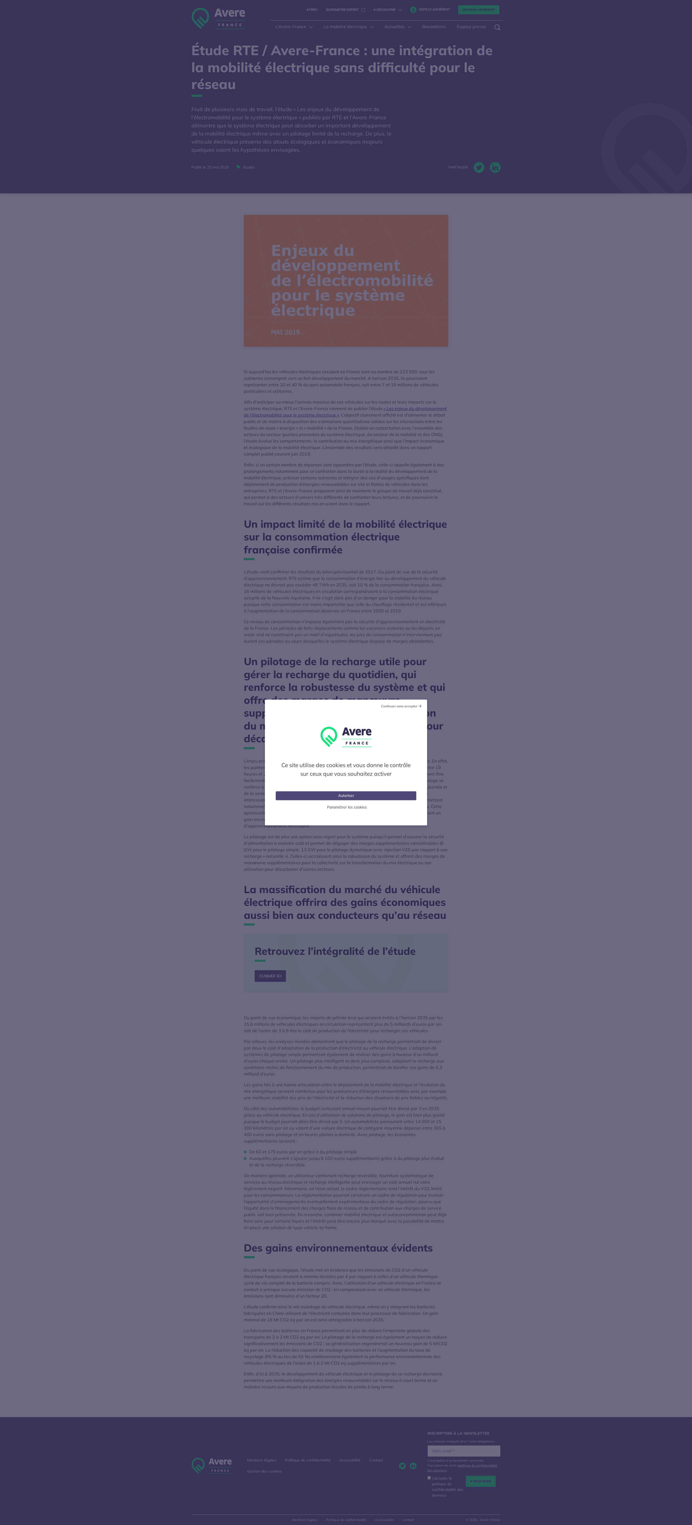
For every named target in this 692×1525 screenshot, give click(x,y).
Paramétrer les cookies (347, 807)
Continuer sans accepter (399, 706)
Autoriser (346, 795)
